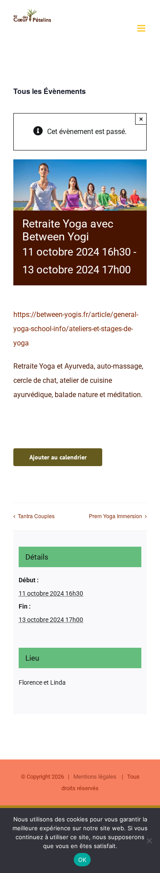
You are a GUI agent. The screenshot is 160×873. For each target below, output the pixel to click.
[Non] (148, 840)
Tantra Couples (36, 516)
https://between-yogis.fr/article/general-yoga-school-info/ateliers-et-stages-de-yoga (75, 328)
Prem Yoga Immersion (115, 516)
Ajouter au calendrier (58, 457)
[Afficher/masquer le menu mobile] (142, 28)
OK (82, 859)
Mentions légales (95, 776)
